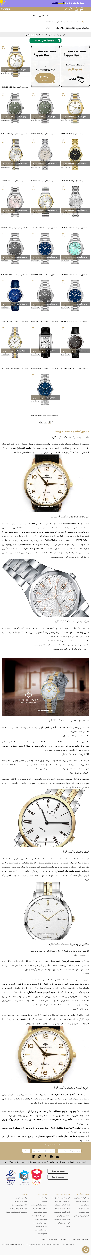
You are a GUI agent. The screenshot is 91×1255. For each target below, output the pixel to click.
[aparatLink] (51, 1156)
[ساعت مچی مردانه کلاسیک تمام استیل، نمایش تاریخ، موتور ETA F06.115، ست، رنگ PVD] (75, 108)
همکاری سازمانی (84, 1212)
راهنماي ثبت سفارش (82, 1201)
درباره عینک (43, 1201)
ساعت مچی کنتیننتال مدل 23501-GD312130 (74, 134)
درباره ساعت (43, 1198)
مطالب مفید (42, 1194)
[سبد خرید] (82, 9)
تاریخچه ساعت (42, 1234)
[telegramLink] (45, 1156)
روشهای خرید (85, 1205)
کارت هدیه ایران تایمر (63, 1223)
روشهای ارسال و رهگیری (81, 1198)
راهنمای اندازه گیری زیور (40, 1209)
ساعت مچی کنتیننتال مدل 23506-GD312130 (44, 228)
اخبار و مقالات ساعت (41, 1230)
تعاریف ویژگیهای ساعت (40, 1223)
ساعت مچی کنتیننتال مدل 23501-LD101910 (14, 228)
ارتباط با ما (76, 1239)
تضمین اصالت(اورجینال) (62, 1209)
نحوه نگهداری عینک (41, 1219)
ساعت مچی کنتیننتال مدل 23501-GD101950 (14, 134)
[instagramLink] (39, 1156)
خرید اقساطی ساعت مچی (62, 1219)
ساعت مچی (55, 16)
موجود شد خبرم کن (8, 70)
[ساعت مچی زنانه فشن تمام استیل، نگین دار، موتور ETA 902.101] (45, 154)
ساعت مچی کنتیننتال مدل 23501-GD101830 (74, 321)
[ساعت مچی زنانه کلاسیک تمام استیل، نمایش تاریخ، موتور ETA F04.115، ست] (45, 108)
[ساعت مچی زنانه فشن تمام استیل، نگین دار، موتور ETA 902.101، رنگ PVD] (75, 154)
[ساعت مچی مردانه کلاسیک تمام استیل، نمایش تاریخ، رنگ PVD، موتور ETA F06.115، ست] (45, 201)
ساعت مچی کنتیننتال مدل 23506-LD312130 (14, 181)
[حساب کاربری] (76, 9)
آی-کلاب (67, 1226)
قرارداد (43, 1239)
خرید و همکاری (83, 1194)
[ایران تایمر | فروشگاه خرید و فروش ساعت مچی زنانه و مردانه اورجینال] (5, 9)
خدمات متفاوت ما (65, 1239)
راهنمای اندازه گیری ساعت (39, 1205)
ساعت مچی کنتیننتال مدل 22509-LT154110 (44, 368)
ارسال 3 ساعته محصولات (62, 1205)
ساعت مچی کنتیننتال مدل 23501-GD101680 (44, 321)
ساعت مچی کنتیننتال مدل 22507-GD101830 (44, 415)
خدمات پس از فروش (58, 1177)
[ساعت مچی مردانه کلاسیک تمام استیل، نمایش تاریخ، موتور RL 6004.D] (45, 389)
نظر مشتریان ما (84, 1209)
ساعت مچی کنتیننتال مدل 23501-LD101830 (44, 275)
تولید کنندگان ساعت (20, 1201)
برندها (24, 1194)
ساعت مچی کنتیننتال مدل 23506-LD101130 (74, 228)
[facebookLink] (34, 1156)
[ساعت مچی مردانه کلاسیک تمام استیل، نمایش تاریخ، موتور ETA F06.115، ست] (15, 108)
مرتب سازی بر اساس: (60, 35)
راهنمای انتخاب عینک (40, 1212)
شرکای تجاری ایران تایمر (81, 1216)
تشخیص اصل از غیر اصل (19, 1205)
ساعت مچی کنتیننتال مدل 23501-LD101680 (14, 275)
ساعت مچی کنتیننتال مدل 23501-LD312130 (15, 87)
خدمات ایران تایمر (62, 1194)
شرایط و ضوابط (52, 1239)
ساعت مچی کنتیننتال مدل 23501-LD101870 (74, 275)
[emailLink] (57, 1156)
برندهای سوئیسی (21, 1198)
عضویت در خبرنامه (52, 1144)
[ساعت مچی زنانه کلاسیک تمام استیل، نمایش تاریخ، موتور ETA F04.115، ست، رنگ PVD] (15, 61)
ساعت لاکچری (44, 16)
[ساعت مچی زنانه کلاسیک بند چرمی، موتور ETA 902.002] (45, 342)
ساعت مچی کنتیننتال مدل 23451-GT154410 (74, 368)
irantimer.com (13, 1244)
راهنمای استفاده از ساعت (39, 1216)
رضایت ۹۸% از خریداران (31, 1115)
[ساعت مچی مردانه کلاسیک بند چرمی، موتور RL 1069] (15, 295)
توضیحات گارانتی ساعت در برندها (16, 1212)
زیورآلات (34, 16)
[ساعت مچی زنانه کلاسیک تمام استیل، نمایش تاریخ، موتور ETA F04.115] (15, 201)
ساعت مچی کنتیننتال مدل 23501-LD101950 (44, 134)
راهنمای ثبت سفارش (58, 1171)
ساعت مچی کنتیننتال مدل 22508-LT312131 (14, 368)
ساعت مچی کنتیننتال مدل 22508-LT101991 (44, 181)
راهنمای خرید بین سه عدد (62, 1201)
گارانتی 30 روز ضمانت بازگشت (61, 1198)
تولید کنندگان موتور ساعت (18, 1209)
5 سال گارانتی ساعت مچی (62, 1212)
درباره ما (85, 1239)
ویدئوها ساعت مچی (41, 1226)
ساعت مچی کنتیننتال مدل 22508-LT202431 (74, 181)
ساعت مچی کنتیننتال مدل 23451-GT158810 (14, 321)
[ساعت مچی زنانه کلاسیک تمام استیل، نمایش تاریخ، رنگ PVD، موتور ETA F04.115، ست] (15, 154)
